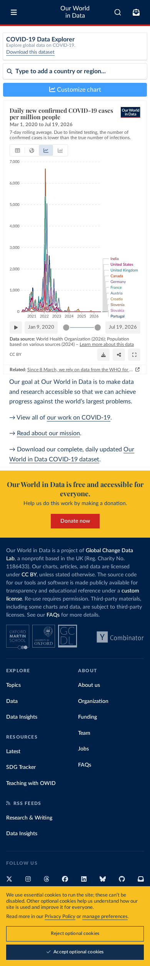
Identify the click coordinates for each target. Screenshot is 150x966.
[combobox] (117, 12)
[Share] (119, 355)
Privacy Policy (60, 916)
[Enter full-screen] (134, 355)
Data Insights (21, 717)
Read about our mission (48, 433)
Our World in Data (75, 12)
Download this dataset (30, 52)
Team (84, 733)
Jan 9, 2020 (41, 327)
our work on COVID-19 (78, 418)
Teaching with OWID (31, 783)
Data (12, 701)
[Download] (103, 355)
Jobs (83, 749)
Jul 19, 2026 (123, 327)
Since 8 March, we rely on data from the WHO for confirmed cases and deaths (80, 369)
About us (89, 685)
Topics (13, 685)
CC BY (16, 354)
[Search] (117, 12)
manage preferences (105, 916)
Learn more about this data (107, 344)
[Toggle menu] (14, 12)
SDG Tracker (21, 767)
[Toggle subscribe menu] (136, 12)
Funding (87, 717)
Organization (93, 701)
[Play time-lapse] (16, 327)
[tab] (17, 150)
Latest (13, 751)
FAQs (53, 615)
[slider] (66, 327)
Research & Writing (29, 818)
